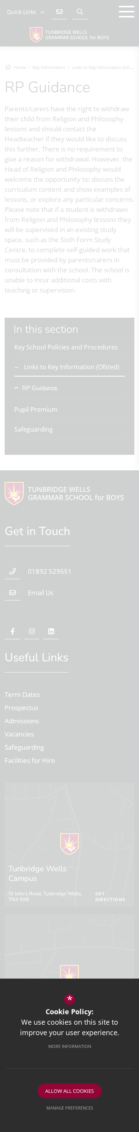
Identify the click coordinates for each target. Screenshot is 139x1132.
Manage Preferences (69, 1108)
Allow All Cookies (69, 1090)
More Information (69, 1046)
